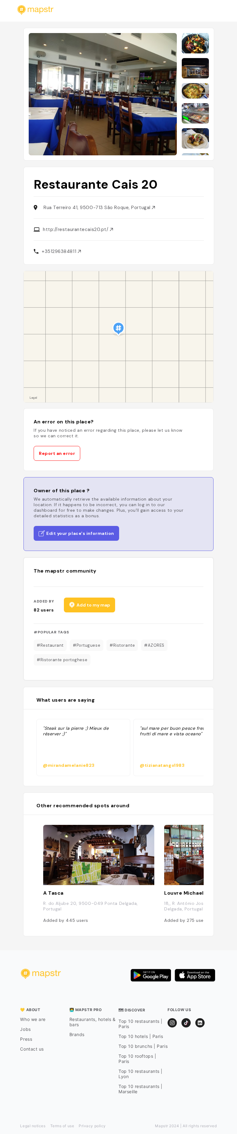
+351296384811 (60, 251)
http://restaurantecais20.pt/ (76, 229)
